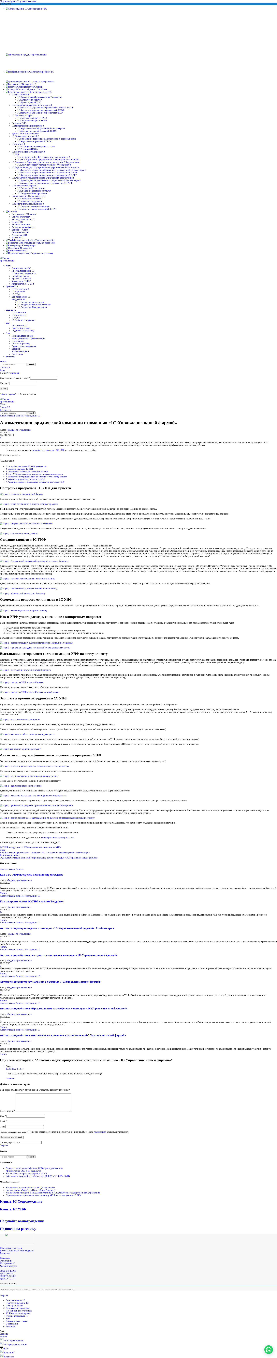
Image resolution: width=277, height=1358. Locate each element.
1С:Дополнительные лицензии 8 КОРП (36, 209)
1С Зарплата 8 (18, 291)
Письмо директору (21, 343)
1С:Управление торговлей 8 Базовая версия (46, 139)
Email (3, 1121)
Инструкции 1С (24, 214)
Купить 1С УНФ (13, 1209)
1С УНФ (16, 294)
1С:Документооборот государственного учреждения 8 (44, 165)
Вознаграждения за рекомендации (28, 338)
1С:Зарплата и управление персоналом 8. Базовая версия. (45, 107)
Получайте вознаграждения (22, 1221)
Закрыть (4, 1145)
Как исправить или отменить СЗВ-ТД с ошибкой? (30, 1187)
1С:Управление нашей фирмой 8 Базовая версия (41, 128)
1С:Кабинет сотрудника (23, 320)
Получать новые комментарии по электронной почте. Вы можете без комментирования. (78, 1132)
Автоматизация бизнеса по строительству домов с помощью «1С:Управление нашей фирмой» (59, 955)
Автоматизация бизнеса (23, 227)
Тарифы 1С (17, 222)
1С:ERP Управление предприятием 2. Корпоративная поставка (48, 159)
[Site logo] (8, 260)
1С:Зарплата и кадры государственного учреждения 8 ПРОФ (47, 172)
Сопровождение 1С (21, 268)
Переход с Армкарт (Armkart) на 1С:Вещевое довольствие (34, 1168)
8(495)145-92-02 (8, 1271)
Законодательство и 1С (23, 219)
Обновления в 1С (20, 232)
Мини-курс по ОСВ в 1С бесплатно (23, 1171)
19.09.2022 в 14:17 (15, 1069)
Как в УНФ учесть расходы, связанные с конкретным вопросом (35, 474)
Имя (3, 1116)
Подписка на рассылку (23, 330)
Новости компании (21, 224)
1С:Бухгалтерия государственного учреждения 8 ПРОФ (44, 183)
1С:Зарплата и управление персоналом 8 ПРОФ (41, 110)
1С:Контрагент (19, 315)
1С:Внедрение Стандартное (31, 188)
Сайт (2, 1126)
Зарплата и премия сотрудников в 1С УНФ (26, 479)
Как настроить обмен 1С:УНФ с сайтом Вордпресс (31, 901)
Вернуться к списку (9, 855)
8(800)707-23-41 (8, 1278)
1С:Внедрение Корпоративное (32, 193)
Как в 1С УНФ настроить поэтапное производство (31, 874)
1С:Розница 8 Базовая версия (36, 146)
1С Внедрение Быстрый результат (34, 304)
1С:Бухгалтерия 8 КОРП (29, 102)
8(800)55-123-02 (8, 1276)
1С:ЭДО (16, 317)
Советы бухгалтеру (21, 217)
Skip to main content (26, 1)
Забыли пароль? (8, 394)
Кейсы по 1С (18, 237)
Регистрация (12, 373)
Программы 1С (7, 1263)
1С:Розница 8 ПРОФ (27, 149)
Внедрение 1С (19, 299)
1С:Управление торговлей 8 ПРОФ (34, 141)
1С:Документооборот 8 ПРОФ (32, 118)
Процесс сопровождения (24, 346)
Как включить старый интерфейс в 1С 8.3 (26, 1173)
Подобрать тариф (20, 276)
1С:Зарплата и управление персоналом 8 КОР (40, 113)
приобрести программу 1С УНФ (49, 450)
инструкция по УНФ (19, 847)
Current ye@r (7, 1142)
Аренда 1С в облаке (21, 278)
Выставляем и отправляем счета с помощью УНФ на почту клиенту (37, 477)
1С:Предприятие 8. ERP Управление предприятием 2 (43, 157)
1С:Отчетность (19, 312)
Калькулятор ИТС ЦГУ (23, 284)
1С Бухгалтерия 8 (20, 289)
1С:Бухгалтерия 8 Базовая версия (39, 97)
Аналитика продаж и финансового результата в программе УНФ (36, 482)
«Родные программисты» (19, 430)
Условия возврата (20, 351)
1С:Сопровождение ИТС (29, 198)
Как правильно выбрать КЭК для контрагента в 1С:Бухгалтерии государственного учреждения (53, 1192)
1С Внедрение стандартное (30, 302)
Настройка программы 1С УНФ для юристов (27, 466)
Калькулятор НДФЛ (21, 281)
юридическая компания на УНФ (45, 847)
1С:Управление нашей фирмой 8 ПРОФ (37, 131)
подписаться (100, 1132)
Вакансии (16, 349)
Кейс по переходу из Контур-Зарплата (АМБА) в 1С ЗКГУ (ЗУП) (38, 1176)
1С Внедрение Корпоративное (32, 307)
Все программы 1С (21, 297)
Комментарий (7, 1111)
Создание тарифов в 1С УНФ (20, 469)
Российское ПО (19, 235)
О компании (18, 341)
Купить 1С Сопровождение (21, 1201)
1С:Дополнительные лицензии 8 (33, 206)
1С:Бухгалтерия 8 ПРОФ (29, 100)
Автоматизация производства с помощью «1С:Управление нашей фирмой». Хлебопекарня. (57, 928)
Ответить (10, 1078)
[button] (268, 1349)
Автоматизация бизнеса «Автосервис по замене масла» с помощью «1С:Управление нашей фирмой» (63, 1035)
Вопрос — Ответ (20, 230)
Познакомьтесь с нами (22, 336)
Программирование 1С (23, 271)
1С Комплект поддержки (29, 201)
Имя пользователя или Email (15, 378)
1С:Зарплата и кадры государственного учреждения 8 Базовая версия (51, 170)
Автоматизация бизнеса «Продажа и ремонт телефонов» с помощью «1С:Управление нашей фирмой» (64, 1008)
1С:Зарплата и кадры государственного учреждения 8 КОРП (47, 175)
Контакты (5, 1258)
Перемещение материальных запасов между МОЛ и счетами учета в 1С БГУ (43, 1195)
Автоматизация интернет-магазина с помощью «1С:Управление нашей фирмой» (50, 981)
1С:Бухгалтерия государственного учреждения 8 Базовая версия (49, 180)
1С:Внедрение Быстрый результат (34, 191)
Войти (3, 389)
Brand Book (17, 354)
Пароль (4, 383)
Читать (3, 893)
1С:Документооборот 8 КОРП (32, 120)
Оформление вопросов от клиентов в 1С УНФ (28, 471)
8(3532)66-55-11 (7, 1273)
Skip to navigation (8, 1)
